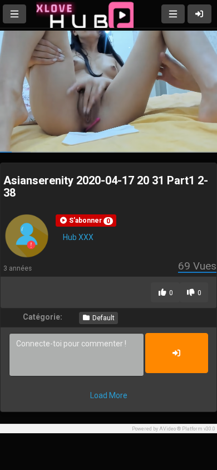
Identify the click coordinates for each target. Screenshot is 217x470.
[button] (86, 220)
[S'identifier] (200, 13)
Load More (108, 395)
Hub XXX (78, 237)
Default (103, 318)
